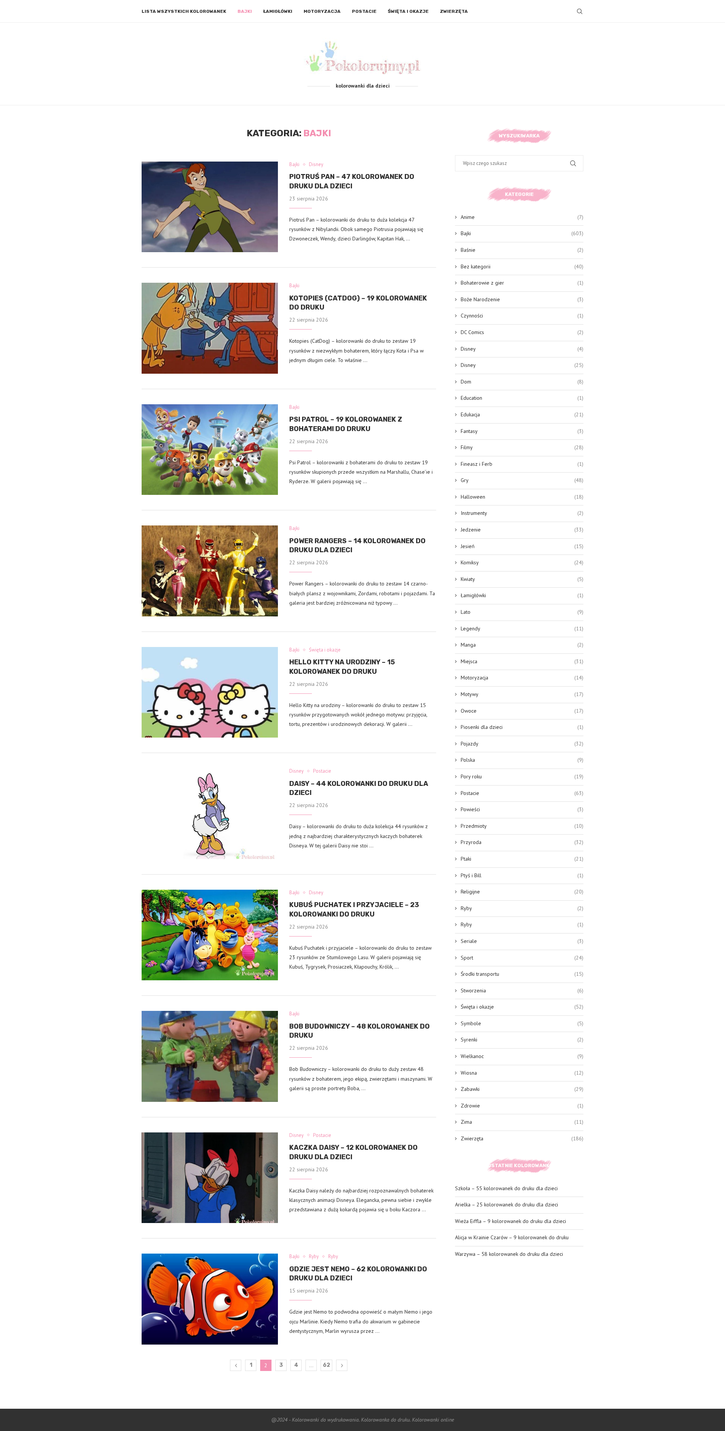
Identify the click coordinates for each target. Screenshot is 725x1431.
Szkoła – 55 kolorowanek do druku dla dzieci (506, 1188)
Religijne (522, 891)
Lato (522, 611)
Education (522, 397)
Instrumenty (522, 513)
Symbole (522, 1023)
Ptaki (522, 858)
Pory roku (522, 776)
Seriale (522, 941)
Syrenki (522, 1039)
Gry (522, 480)
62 (326, 1365)
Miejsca (522, 661)
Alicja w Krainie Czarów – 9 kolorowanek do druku (512, 1237)
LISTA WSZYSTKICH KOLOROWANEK (184, 11)
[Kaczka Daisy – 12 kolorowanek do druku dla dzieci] (210, 1177)
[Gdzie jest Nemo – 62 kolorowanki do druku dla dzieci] (210, 1299)
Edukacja (522, 414)
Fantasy (522, 431)
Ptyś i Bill (522, 875)
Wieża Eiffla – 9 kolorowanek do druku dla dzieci (510, 1221)
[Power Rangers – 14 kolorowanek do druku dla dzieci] (210, 570)
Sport (522, 957)
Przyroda (522, 842)
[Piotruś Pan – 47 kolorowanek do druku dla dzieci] (210, 207)
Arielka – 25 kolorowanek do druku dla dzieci (506, 1204)
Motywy (522, 694)
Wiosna (522, 1072)
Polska (522, 759)
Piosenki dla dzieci (522, 727)
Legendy (522, 628)
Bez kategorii (522, 266)
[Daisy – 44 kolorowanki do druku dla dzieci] (210, 813)
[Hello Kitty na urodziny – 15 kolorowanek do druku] (210, 692)
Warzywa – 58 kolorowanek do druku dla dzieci (509, 1254)
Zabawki (522, 1089)
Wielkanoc (522, 1056)
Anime (522, 217)
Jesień (522, 546)
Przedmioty (522, 826)
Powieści (522, 809)
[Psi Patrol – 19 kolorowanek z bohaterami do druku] (210, 449)
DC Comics (522, 332)
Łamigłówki (277, 11)
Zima (522, 1121)
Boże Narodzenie (522, 299)
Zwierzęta (454, 11)
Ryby (522, 908)
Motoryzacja (322, 11)
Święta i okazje (408, 11)
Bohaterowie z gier (522, 282)
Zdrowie (522, 1105)
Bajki (245, 11)
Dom (522, 381)
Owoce (522, 710)
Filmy (522, 447)
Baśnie (522, 249)
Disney (522, 348)
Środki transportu (522, 973)
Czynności (522, 315)
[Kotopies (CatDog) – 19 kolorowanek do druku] (210, 328)
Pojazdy (522, 743)
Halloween (522, 496)
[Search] (579, 11)
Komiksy (522, 562)
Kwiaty (522, 579)
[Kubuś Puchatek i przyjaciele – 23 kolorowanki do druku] (210, 935)
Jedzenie (522, 529)
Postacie (364, 11)
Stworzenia (522, 990)
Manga (522, 644)
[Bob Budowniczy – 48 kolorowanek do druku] (210, 1056)
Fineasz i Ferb (522, 464)
